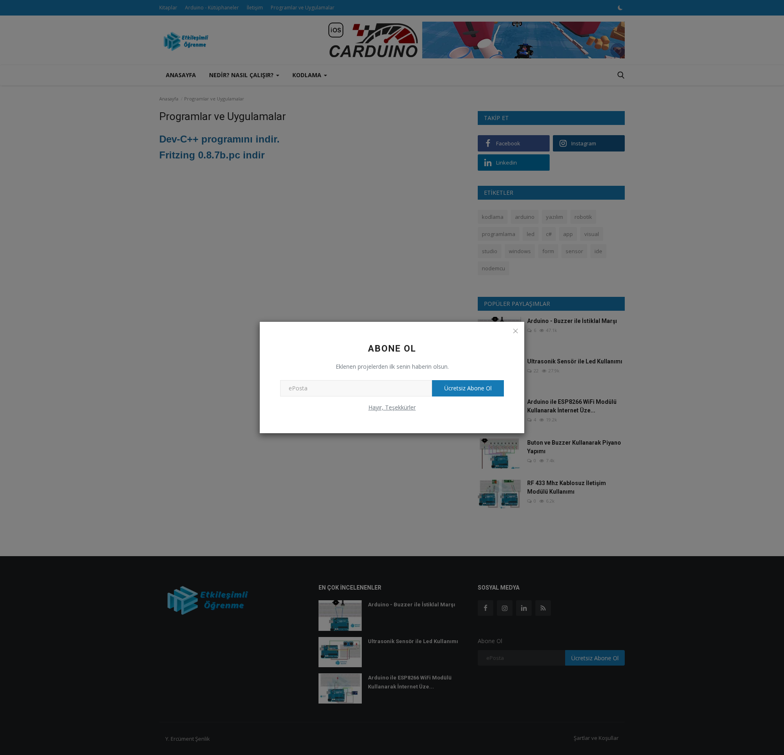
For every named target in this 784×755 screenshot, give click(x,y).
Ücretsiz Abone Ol (468, 388)
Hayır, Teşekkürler (392, 407)
